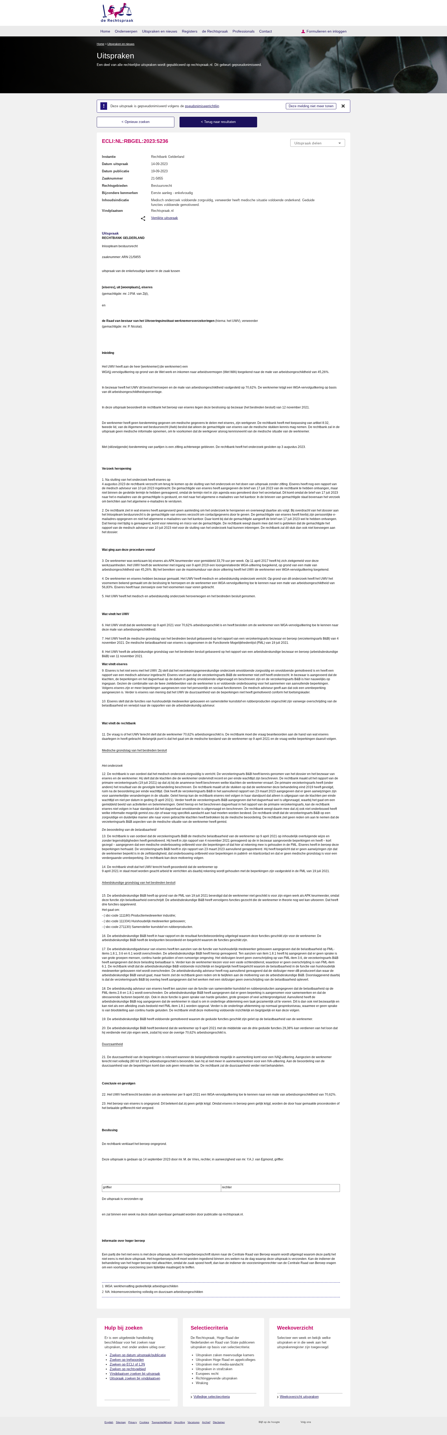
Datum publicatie (115, 171)
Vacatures (193, 1422)
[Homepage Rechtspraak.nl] (115, 12)
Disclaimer (219, 1422)
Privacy (132, 1422)
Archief (206, 1422)
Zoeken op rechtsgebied (128, 1369)
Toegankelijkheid (162, 1422)
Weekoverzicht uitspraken (299, 1397)
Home (105, 31)
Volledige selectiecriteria (211, 1397)
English (109, 1422)
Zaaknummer (112, 178)
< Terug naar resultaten (218, 122)
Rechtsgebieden (115, 186)
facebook (322, 1422)
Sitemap (121, 1422)
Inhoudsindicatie (115, 200)
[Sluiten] (343, 106)
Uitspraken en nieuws (159, 31)
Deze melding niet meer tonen (311, 106)
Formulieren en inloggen (327, 31)
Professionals (244, 31)
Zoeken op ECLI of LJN (127, 1364)
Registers (189, 31)
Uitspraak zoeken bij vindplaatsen (135, 1378)
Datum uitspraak (115, 164)
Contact (265, 31)
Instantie (109, 157)
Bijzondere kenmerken (120, 193)
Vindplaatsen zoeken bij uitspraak (135, 1374)
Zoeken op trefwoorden (127, 1360)
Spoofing (179, 1422)
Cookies (144, 1422)
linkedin (335, 1422)
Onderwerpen (126, 31)
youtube (342, 1422)
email (291, 1422)
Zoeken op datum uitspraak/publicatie (138, 1355)
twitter (315, 1422)
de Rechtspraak (215, 31)
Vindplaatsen (112, 211)
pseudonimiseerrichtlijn (202, 106)
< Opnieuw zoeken (136, 122)
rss (284, 1422)
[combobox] (317, 143)
